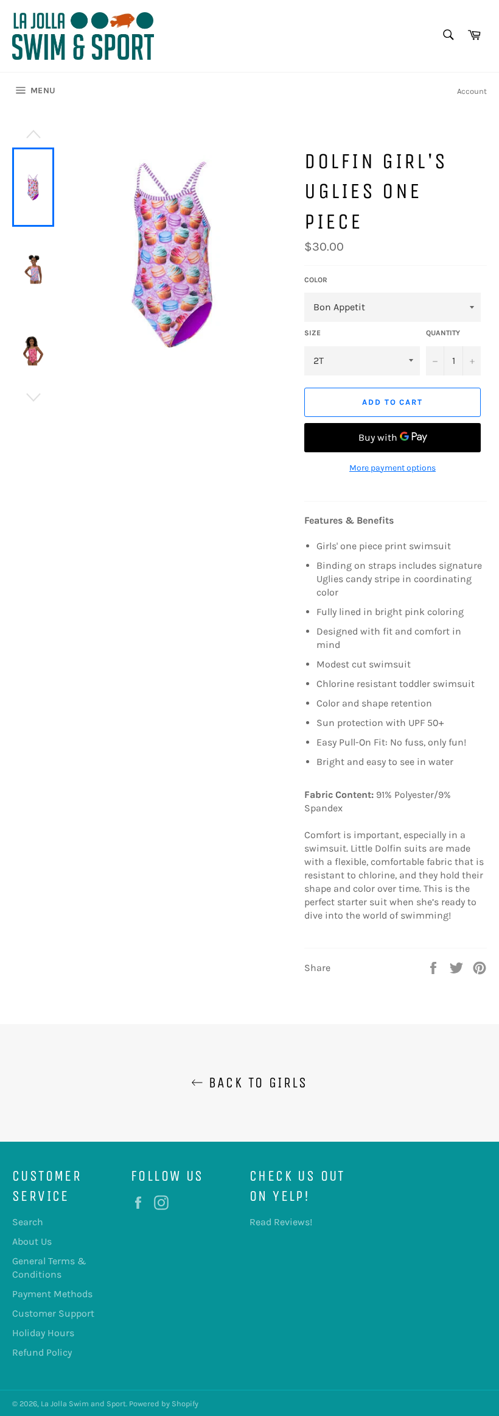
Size (312, 333)
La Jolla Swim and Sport (83, 1403)
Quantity (443, 333)
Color (315, 280)
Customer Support (53, 1313)
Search (27, 1222)
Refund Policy (42, 1352)
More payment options (392, 468)
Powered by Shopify (163, 1403)
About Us (32, 1241)
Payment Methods (52, 1294)
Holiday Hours (43, 1333)
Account (472, 91)
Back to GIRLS (255, 1082)
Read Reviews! (281, 1222)
